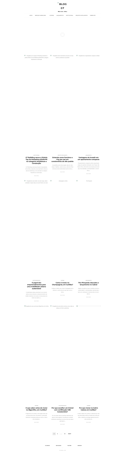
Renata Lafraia (30, 276)
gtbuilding (55, 151)
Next (69, 433)
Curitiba (52, 15)
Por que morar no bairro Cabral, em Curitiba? (88, 409)
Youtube (69, 445)
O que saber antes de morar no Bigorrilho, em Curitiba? (36, 409)
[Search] (100, 4)
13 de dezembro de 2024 (42, 151)
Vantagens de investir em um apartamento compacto (88, 158)
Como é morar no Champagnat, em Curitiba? (62, 284)
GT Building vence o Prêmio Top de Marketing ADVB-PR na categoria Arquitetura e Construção (36, 160)
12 (64, 433)
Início (31, 15)
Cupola (28, 151)
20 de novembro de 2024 (94, 151)
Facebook (47, 445)
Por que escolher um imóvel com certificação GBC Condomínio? (62, 410)
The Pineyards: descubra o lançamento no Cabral (88, 284)
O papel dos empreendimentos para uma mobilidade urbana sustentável (36, 285)
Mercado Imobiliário (40, 15)
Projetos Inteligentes (82, 15)
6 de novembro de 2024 (42, 276)
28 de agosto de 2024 (95, 401)
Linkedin (80, 445)
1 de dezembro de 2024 (68, 151)
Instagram (58, 445)
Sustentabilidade (36, 280)
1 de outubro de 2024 (95, 276)
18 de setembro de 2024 (42, 401)
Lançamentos (60, 15)
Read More (36, 176)
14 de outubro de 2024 (68, 276)
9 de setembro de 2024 (68, 401)
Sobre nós (92, 15)
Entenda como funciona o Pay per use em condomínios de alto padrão (62, 159)
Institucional (69, 15)
